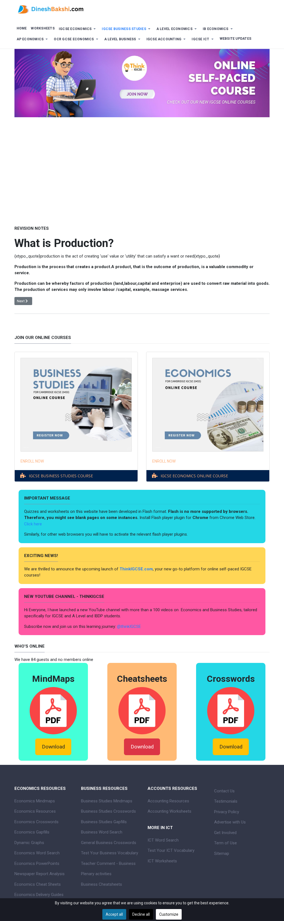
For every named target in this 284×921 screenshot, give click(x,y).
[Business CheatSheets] (142, 710)
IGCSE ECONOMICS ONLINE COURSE (194, 475)
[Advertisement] (142, 167)
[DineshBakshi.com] (142, 9)
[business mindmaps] (53, 710)
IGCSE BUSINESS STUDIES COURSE (61, 475)
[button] (78, 29)
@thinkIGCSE (129, 626)
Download (53, 747)
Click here (33, 523)
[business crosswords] (230, 710)
